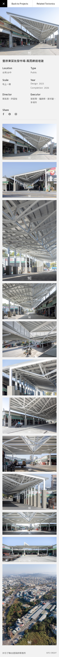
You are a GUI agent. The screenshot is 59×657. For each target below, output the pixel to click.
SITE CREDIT (51, 652)
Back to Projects (19, 3)
